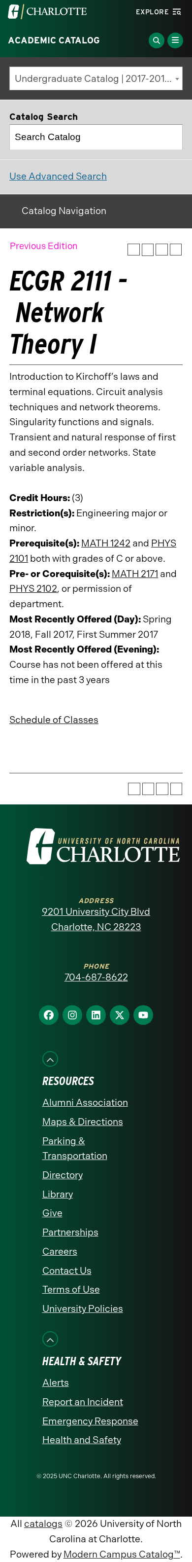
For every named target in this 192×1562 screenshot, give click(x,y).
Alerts (55, 1382)
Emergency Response (90, 1421)
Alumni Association (85, 1102)
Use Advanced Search (58, 176)
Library (57, 1194)
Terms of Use (71, 1289)
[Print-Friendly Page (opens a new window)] (162, 250)
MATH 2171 (135, 574)
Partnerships (70, 1232)
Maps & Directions (82, 1121)
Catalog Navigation (64, 211)
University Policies (82, 1308)
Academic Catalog (54, 40)
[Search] (170, 137)
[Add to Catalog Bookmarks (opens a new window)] (134, 250)
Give (52, 1213)
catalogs (43, 1523)
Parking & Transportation (74, 1148)
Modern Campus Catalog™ (122, 1554)
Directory (62, 1175)
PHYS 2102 (33, 588)
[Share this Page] (148, 250)
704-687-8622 (96, 977)
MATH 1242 (105, 543)
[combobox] (96, 78)
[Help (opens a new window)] (176, 250)
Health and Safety (81, 1440)
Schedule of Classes (53, 720)
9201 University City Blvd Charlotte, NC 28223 (96, 919)
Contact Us (67, 1270)
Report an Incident (82, 1402)
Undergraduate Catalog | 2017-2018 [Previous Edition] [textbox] (98, 78)
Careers (59, 1251)
